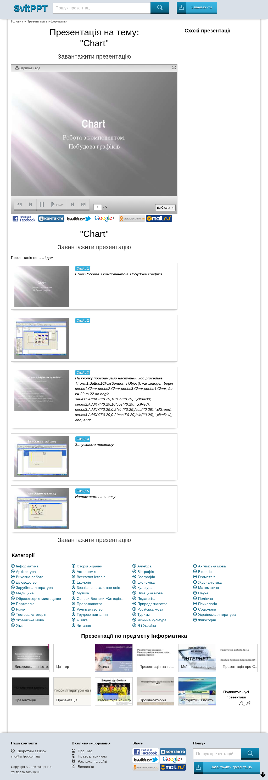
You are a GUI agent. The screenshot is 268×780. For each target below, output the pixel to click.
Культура (145, 587)
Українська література (217, 614)
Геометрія (206, 577)
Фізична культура (151, 620)
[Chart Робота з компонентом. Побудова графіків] (41, 286)
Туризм (143, 614)
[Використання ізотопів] (30, 658)
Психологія (207, 604)
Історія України (89, 566)
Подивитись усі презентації (236, 694)
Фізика (82, 620)
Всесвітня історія (91, 577)
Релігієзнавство (90, 609)
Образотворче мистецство (38, 598)
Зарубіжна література (34, 587)
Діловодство (26, 582)
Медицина (25, 593)
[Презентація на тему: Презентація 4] (155, 658)
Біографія (145, 572)
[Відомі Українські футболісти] (113, 691)
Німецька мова (150, 593)
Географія (146, 577)
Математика (208, 587)
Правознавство (89, 604)
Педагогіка (146, 598)
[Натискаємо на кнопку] (41, 508)
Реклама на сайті (92, 761)
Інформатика (27, 566)
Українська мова (30, 620)
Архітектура (26, 572)
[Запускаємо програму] (41, 456)
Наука (203, 593)
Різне (20, 609)
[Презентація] (30, 691)
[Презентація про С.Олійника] (238, 658)
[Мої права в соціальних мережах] (197, 658)
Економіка (146, 582)
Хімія (20, 625)
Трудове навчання (92, 614)
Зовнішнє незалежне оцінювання (101, 587)
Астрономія (86, 572)
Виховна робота (29, 577)
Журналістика (210, 582)
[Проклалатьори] (155, 691)
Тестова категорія (31, 614)
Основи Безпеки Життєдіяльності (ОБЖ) (101, 598)
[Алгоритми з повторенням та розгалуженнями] (197, 691)
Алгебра (144, 566)
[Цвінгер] (72, 658)
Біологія (205, 572)
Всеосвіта (86, 767)
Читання (84, 625)
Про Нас (85, 751)
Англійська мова (212, 566)
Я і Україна (146, 625)
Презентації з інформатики (47, 21)
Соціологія (207, 609)
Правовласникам (92, 756)
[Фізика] (113, 658)
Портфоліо (25, 604)
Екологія (84, 582)
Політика (205, 598)
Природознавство (152, 604)
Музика (83, 593)
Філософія (207, 620)
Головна (17, 21)
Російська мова (150, 609)
